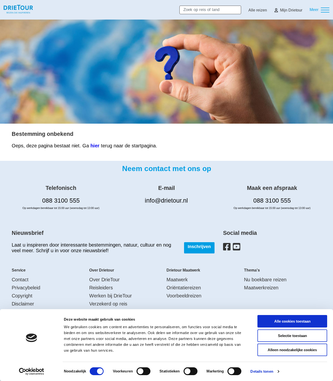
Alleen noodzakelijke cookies (292, 350)
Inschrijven (199, 246)
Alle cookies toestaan (292, 321)
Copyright (22, 295)
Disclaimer (23, 303)
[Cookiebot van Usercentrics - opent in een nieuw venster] (31, 371)
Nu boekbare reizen (265, 279)
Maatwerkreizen (261, 287)
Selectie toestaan (292, 336)
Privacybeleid (26, 287)
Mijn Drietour (291, 10)
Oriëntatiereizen (183, 287)
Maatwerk (177, 279)
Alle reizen (257, 10)
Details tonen (261, 371)
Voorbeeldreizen (183, 295)
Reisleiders (101, 287)
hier (94, 145)
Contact (20, 279)
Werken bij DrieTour (110, 295)
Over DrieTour (104, 279)
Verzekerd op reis (108, 303)
